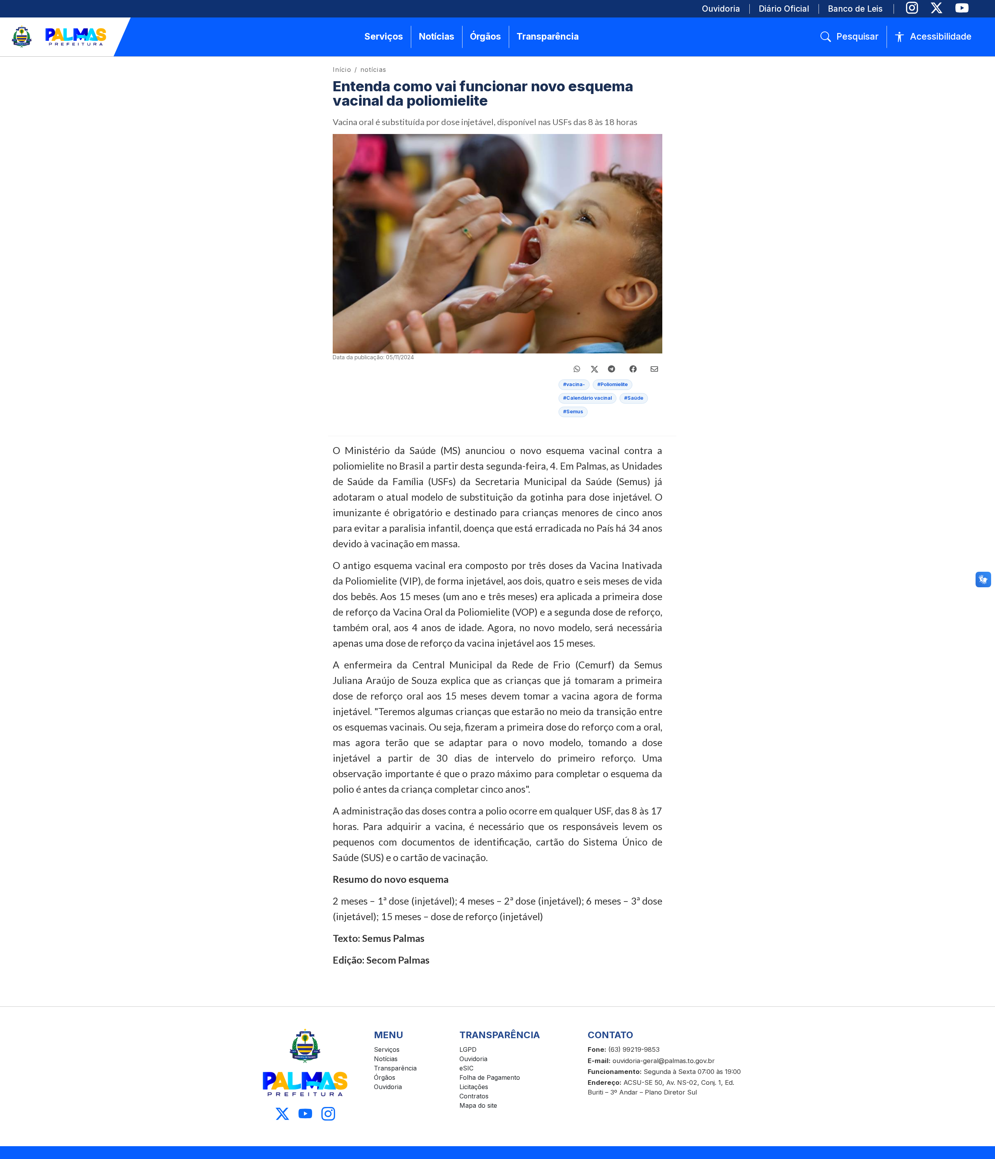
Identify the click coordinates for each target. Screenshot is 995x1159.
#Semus (573, 411)
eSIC (466, 1068)
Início (342, 69)
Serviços (387, 1049)
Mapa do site (478, 1105)
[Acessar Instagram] (328, 1114)
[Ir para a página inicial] (59, 37)
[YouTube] (962, 8)
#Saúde (633, 398)
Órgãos (384, 1077)
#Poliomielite (612, 384)
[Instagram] (912, 8)
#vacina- (574, 384)
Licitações (473, 1087)
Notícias (386, 1059)
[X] (936, 8)
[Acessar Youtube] (305, 1114)
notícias (373, 69)
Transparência (395, 1068)
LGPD (468, 1049)
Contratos (474, 1096)
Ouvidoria (388, 1087)
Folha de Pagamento (489, 1077)
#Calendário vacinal (587, 398)
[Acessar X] (282, 1114)
